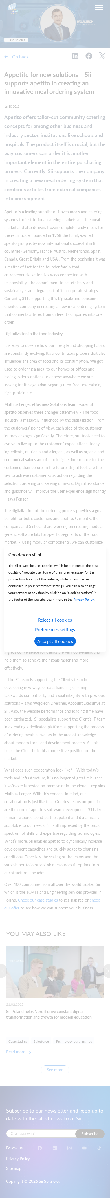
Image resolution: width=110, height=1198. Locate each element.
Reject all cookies (55, 619)
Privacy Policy (83, 599)
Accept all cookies (55, 641)
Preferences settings (55, 629)
